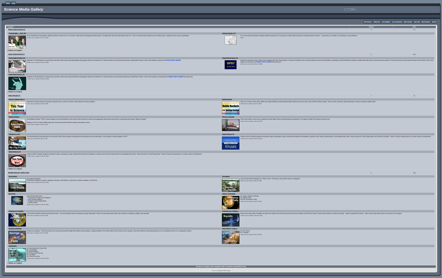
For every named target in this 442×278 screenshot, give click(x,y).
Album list (377, 22)
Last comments (397, 22)
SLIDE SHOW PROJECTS (16, 54)
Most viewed (408, 22)
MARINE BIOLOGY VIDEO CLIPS (18, 173)
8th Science (368, 22)
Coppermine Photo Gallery (224, 270)
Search (434, 22)
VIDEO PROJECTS (14, 96)
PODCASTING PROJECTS (16, 30)
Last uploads (386, 22)
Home (8, 3)
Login (13, 3)
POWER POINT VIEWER (264, 62)
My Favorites (426, 22)
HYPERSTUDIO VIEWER (173, 60)
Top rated (417, 22)
